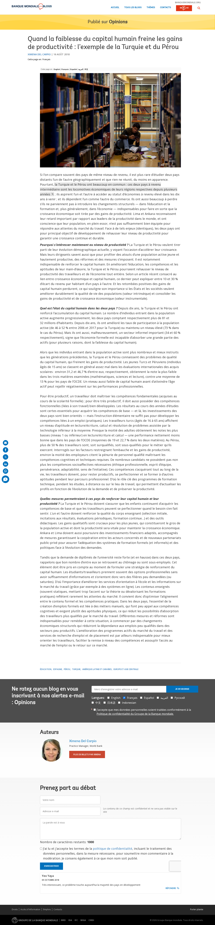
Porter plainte (196, 909)
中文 (87, 69)
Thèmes (151, 7)
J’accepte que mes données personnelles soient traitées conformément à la (144, 712)
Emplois (47, 909)
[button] (199, 8)
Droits (15, 909)
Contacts (165, 7)
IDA (70, 920)
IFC (76, 920)
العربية (81, 69)
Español (73, 69)
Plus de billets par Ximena (87, 754)
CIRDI (91, 920)
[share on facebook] (5, 450)
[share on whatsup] (5, 471)
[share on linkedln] (5, 464)
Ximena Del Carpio (39, 54)
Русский (180, 698)
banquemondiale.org (188, 2)
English (57, 69)
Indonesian (129, 703)
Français (46, 59)
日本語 (111, 703)
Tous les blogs (133, 7)
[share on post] (5, 457)
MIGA (83, 920)
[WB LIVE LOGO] (184, 8)
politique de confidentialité (112, 849)
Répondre (171, 888)
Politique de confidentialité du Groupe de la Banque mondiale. (135, 714)
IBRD (63, 920)
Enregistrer (51, 866)
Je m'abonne (182, 689)
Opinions (118, 22)
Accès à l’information (30, 909)
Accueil (115, 7)
